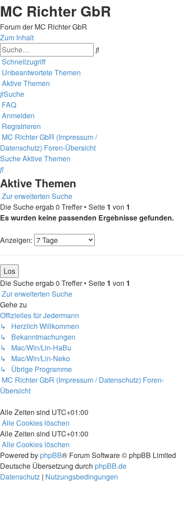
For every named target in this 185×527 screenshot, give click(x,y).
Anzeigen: (17, 240)
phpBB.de (111, 466)
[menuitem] (40, 72)
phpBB (51, 455)
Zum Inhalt (17, 37)
